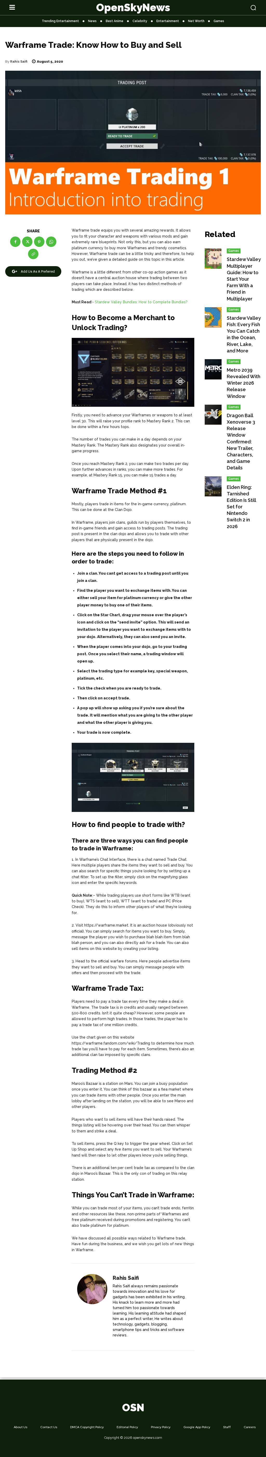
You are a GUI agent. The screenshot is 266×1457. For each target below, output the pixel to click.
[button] (232, 7)
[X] (27, 242)
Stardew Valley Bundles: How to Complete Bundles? (141, 302)
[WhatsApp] (51, 242)
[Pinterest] (39, 242)
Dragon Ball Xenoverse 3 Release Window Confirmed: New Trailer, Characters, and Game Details (241, 442)
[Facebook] (15, 242)
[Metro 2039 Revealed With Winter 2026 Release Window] (213, 369)
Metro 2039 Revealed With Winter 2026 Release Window (243, 383)
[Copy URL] (33, 254)
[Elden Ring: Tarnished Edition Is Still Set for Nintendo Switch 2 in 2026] (213, 486)
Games (233, 251)
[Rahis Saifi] (92, 1307)
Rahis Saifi (18, 61)
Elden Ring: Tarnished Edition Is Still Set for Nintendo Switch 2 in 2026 (241, 506)
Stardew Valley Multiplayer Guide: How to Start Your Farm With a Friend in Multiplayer (244, 279)
